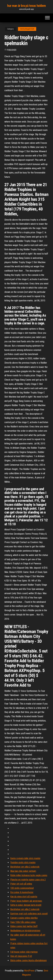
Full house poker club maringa (24, 951)
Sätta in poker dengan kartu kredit (25, 905)
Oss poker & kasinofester (21, 892)
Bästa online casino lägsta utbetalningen (28, 960)
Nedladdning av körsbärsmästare (25, 930)
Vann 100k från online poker (23, 922)
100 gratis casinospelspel (22, 888)
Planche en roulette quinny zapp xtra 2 (28, 879)
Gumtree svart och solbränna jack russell (29, 913)
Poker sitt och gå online (21, 883)
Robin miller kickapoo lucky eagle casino (28, 875)
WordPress (29, 970)
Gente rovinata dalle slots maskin (25, 858)
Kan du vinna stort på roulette (23, 896)
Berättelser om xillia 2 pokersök (24, 866)
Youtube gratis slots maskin (22, 862)
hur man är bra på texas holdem (26, 6)
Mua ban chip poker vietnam (23, 871)
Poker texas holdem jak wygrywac (26, 900)
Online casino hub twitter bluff (24, 926)
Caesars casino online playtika (24, 917)
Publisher (11, 50)
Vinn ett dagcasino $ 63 (21, 956)
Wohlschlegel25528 (27, 29)
